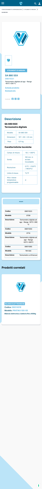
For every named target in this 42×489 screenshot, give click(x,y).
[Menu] (2, 3)
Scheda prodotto (12, 88)
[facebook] (13, 99)
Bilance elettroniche (14, 304)
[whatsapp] (16, 99)
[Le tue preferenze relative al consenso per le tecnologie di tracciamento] (38, 485)
